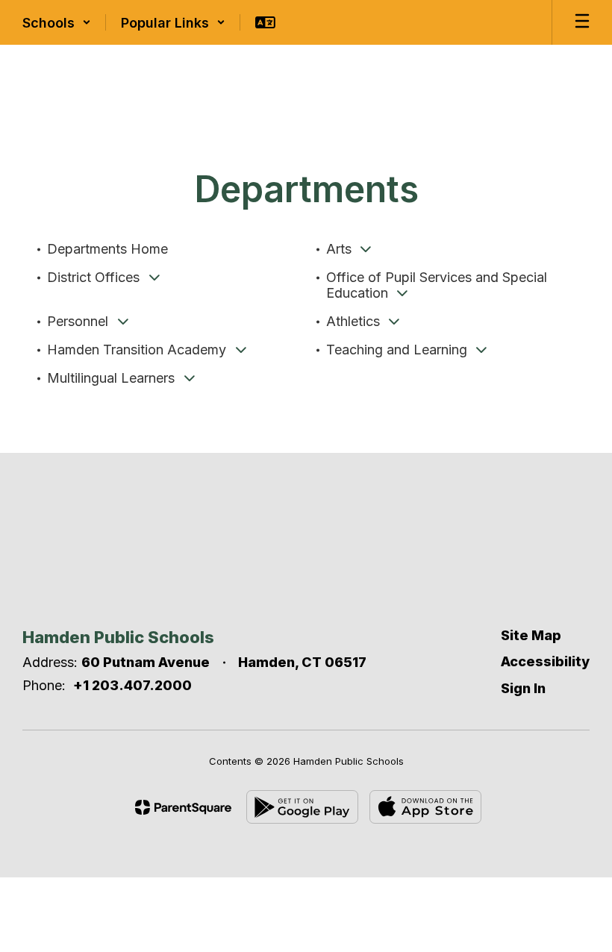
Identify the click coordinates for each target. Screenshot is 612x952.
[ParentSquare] (183, 807)
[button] (56, 22)
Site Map (531, 635)
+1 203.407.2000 (132, 685)
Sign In (523, 688)
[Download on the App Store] (425, 807)
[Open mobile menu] (582, 22)
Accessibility (545, 661)
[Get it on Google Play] (302, 807)
